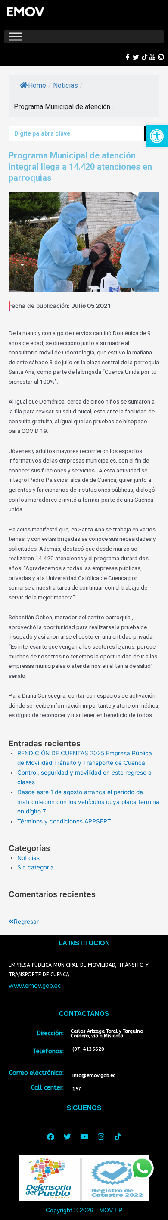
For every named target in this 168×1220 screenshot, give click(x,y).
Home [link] (37, 85)
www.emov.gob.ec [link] (35, 986)
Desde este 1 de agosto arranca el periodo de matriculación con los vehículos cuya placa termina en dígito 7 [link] (88, 801)
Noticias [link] (65, 85)
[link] (157, 136)
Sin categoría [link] (35, 867)
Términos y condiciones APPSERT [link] (64, 821)
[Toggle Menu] (15, 36)
